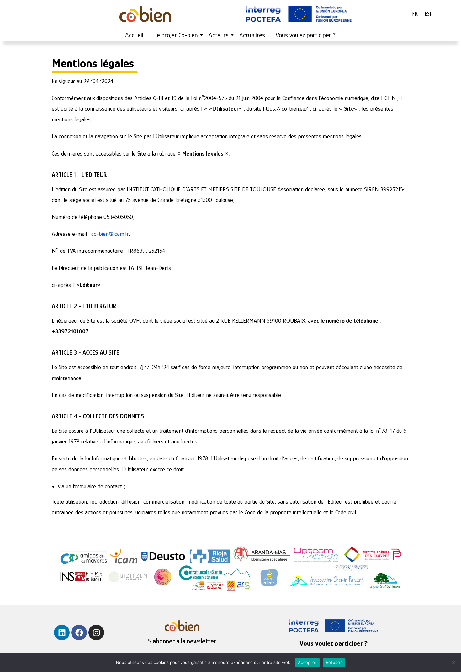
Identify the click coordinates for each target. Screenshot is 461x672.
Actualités (252, 35)
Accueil (134, 35)
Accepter (307, 662)
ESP (428, 14)
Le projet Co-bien (176, 35)
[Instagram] (96, 632)
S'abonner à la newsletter (182, 641)
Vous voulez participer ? (306, 35)
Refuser (334, 662)
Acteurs (219, 35)
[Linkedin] (62, 632)
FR (415, 14)
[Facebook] (79, 632)
